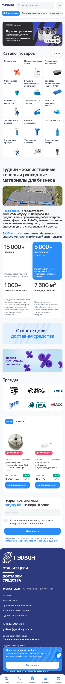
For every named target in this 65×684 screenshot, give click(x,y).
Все (55, 53)
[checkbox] (6, 520)
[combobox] (35, 5)
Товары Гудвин (12, 588)
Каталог (7, 595)
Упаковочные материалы (17, 610)
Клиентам (46, 588)
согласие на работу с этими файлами (23, 656)
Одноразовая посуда (15, 615)
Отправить (32, 531)
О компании (30, 588)
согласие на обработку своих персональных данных (31, 541)
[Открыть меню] (59, 5)
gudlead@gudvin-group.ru (17, 629)
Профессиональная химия (17, 605)
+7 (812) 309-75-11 (14, 623)
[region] (32, 34)
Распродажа (10, 600)
